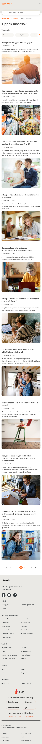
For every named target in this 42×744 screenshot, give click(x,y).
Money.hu (5, 19)
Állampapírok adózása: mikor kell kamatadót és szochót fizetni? (20, 300)
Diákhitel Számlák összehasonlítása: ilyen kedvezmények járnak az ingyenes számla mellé (19, 514)
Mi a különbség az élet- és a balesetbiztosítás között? (21, 404)
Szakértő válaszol (26, 651)
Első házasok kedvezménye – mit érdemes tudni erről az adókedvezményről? (19, 142)
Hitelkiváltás (5, 622)
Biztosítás (24, 626)
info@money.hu (7, 589)
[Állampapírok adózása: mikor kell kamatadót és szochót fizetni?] (21, 328)
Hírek (3, 651)
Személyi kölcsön (22, 35)
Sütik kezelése (5, 740)
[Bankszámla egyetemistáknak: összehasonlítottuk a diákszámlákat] (21, 277)
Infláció (23, 659)
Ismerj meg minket (15, 716)
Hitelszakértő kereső (8, 633)
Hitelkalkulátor (6, 637)
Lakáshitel (24, 619)
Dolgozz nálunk (28, 716)
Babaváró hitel (7, 35)
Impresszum (5, 733)
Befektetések (6, 626)
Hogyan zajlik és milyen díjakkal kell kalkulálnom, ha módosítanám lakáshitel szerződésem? (18, 458)
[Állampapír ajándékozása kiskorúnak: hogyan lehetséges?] (21, 226)
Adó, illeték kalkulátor (8, 659)
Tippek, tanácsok (7, 648)
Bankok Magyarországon (10, 655)
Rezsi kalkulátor (26, 655)
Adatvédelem (5, 737)
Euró (3, 669)
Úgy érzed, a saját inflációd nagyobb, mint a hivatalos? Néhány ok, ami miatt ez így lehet (20, 92)
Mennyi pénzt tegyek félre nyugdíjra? (17, 42)
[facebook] (4, 595)
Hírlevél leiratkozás (26, 740)
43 (17, 567)
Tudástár (14, 19)
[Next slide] (38, 35)
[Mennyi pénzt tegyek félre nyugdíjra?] (21, 69)
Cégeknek (24, 630)
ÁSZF (22, 737)
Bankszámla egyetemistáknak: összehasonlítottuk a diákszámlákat (17, 249)
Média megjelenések (27, 605)
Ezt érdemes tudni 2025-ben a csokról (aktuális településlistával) (18, 350)
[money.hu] (7, 5)
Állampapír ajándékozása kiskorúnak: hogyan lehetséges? (20, 196)
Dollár (23, 669)
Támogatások (25, 622)
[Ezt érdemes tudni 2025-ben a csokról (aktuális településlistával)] (21, 381)
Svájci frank (24, 673)
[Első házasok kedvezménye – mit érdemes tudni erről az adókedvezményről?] (21, 173)
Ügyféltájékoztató (26, 733)
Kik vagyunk (5, 605)
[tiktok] (15, 595)
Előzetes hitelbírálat (27, 633)
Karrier (4, 608)
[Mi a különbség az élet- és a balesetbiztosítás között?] (21, 434)
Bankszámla (35, 35)
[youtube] (9, 595)
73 (32, 567)
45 (24, 567)
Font (3, 673)
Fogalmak (24, 648)
